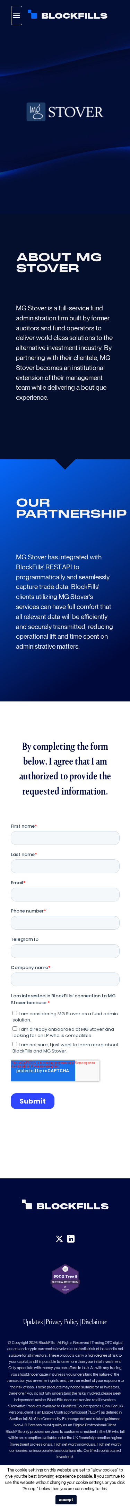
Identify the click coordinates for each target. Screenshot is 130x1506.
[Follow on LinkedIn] (70, 1239)
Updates (33, 1322)
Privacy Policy (62, 1322)
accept (66, 1499)
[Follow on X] (59, 1239)
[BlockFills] (67, 14)
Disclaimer (94, 1322)
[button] (16, 15)
